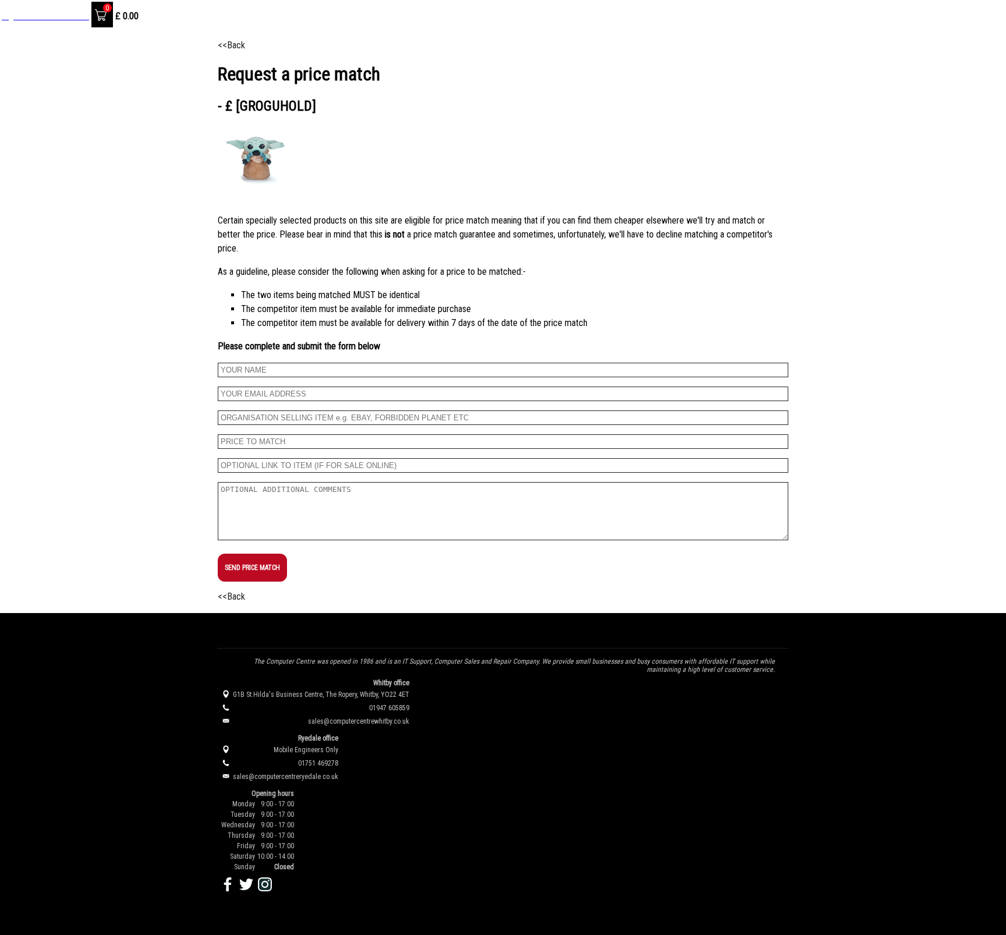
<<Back (231, 45)
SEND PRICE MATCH (252, 568)
